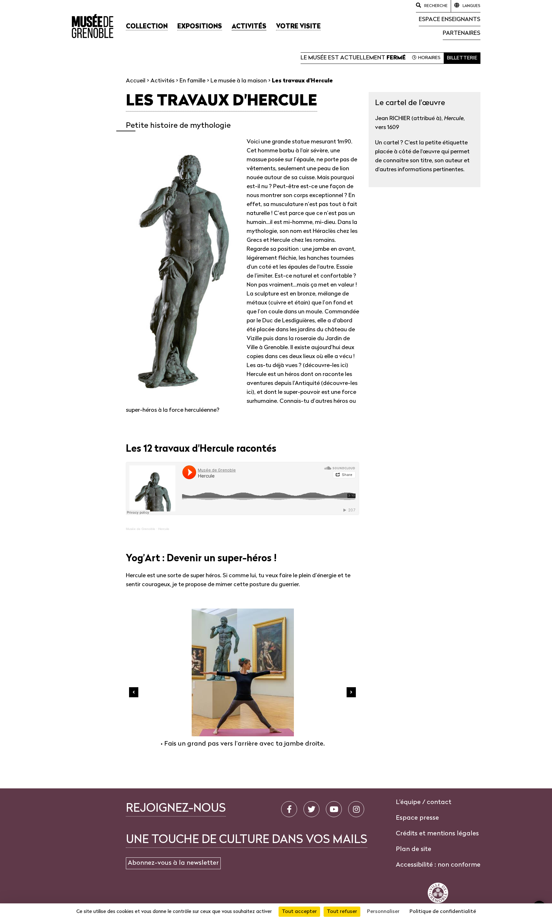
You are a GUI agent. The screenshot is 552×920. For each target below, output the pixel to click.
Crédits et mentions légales (437, 834)
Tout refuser (342, 911)
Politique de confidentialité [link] (443, 911)
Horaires (429, 58)
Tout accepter (299, 911)
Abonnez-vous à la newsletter (173, 863)
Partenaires (461, 33)
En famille (192, 81)
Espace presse (417, 818)
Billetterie (462, 58)
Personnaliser (383, 911)
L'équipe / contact (423, 802)
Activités (162, 81)
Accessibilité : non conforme (438, 865)
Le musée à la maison (239, 81)
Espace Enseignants (449, 20)
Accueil (135, 81)
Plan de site (413, 849)
